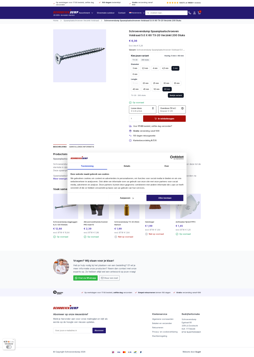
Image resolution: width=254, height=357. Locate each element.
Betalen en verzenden (162, 323)
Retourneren (157, 327)
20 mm (145, 83)
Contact (121, 13)
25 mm (156, 83)
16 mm (135, 83)
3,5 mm (145, 68)
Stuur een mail (111, 278)
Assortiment (84, 13)
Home (55, 20)
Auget (198, 352)
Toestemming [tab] (87, 166)
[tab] (60, 146)
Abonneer (99, 330)
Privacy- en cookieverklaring (165, 332)
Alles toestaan (164, 198)
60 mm (167, 89)
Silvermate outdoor (105, 13)
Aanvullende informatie (81, 147)
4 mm (155, 68)
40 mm (136, 89)
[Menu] (13, 340)
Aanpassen (125, 198)
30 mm (166, 83)
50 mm (156, 89)
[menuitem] (137, 13)
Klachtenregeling (159, 336)
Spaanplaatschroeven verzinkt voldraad (81, 20)
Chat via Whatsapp (87, 278)
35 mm (177, 83)
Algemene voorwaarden (162, 319)
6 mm (135, 74)
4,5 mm (165, 68)
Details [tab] (127, 166)
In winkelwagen (166, 118)
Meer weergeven (62, 178)
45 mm (146, 89)
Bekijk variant (176, 95)
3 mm (135, 68)
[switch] (9, 347)
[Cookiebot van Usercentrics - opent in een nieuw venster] (172, 158)
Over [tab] (166, 166)
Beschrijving (60, 147)
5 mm (175, 68)
